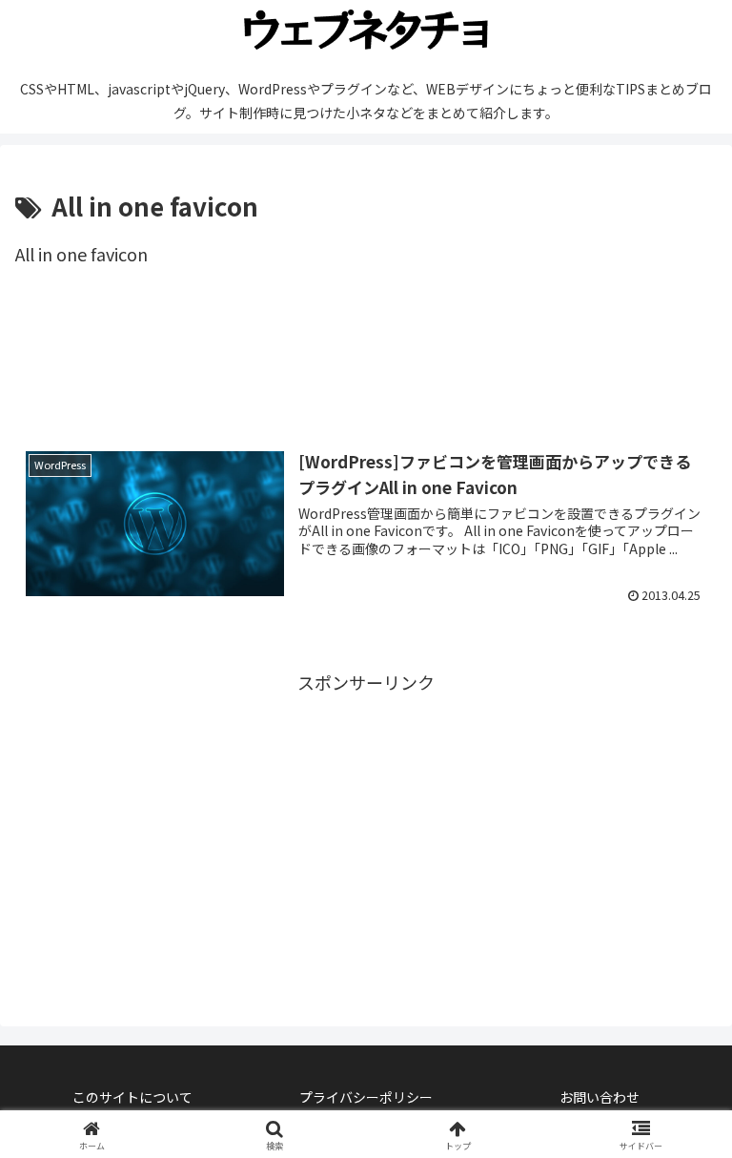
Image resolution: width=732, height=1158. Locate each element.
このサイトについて (132, 1096)
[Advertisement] (366, 363)
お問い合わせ (599, 1096)
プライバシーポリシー (366, 1096)
